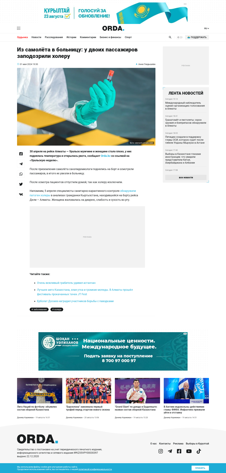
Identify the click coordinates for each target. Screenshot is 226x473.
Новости (36, 37)
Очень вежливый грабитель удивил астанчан (66, 282)
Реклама (178, 443)
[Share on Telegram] (21, 164)
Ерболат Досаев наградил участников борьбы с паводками (75, 301)
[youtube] (189, 452)
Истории (71, 37)
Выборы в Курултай (197, 443)
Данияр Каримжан (25, 417)
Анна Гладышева (146, 64)
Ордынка (22, 37)
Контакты (165, 443)
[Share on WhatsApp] (21, 174)
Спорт (128, 37)
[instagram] (160, 452)
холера (57, 309)
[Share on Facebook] (21, 154)
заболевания (40, 309)
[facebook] (179, 452)
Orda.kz (105, 155)
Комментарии (88, 37)
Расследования (54, 37)
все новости (186, 177)
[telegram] (170, 452)
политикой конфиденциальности (95, 469)
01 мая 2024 (26, 64)
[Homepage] (113, 28)
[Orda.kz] (37, 446)
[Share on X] (21, 184)
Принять (200, 468)
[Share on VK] (21, 194)
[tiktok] (198, 452)
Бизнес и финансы (110, 37)
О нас (153, 443)
